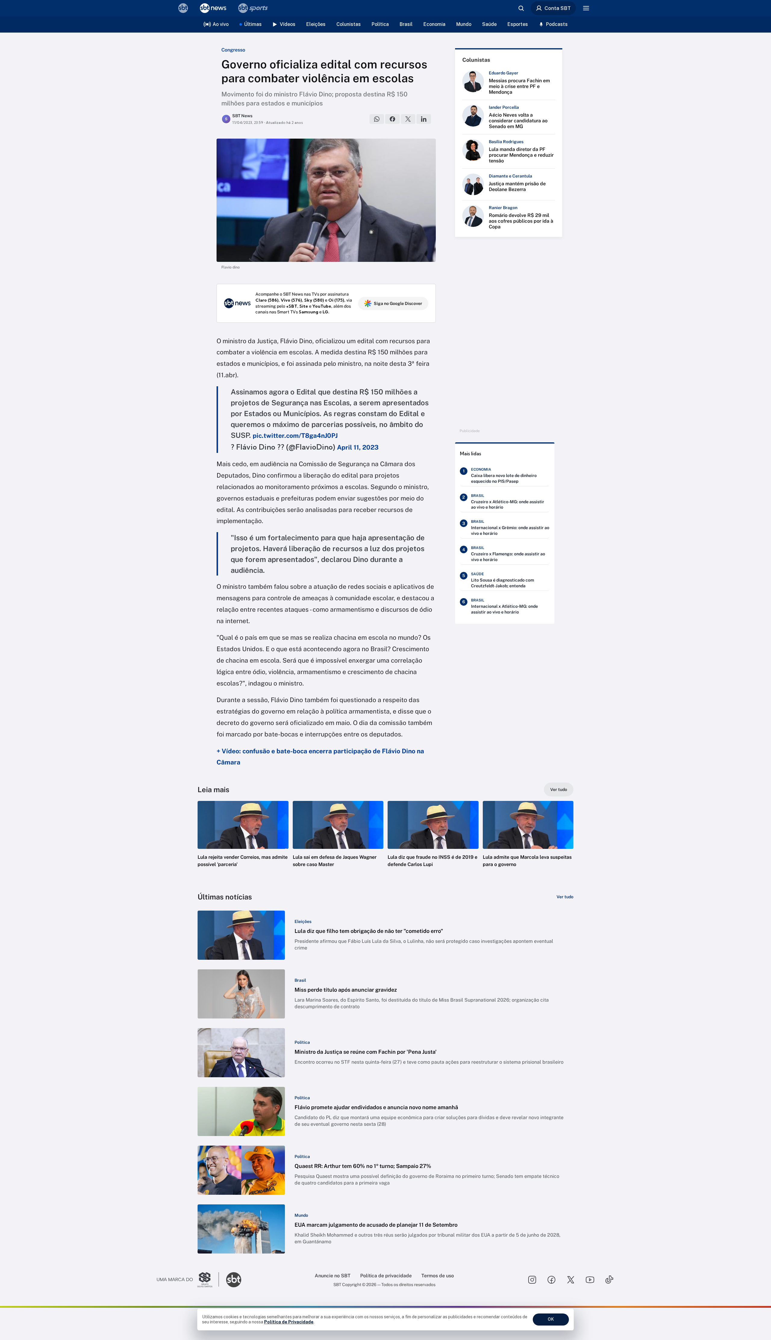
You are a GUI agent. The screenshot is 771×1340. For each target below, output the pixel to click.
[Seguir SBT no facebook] (551, 1280)
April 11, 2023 (358, 447)
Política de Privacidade (289, 1322)
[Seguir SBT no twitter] (571, 1280)
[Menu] (586, 8)
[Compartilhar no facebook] (392, 119)
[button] (243, 843)
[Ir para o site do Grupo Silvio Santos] (188, 1279)
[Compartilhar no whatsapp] (377, 119)
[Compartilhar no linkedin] (424, 119)
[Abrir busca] (521, 8)
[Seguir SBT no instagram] (532, 1280)
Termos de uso (437, 1276)
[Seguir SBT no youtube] (590, 1280)
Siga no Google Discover (398, 303)
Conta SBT (558, 8)
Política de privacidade (386, 1276)
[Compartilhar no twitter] (408, 119)
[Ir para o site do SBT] (233, 1279)
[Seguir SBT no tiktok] (609, 1280)
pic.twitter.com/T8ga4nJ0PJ (295, 435)
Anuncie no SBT (333, 1276)
